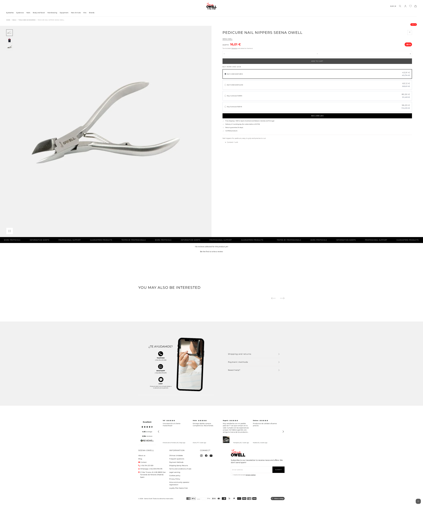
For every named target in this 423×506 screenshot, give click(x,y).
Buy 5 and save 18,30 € (234, 106)
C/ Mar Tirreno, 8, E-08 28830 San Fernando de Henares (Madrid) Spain (153, 474)
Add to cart (317, 61)
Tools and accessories (27, 20)
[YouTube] (211, 455)
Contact (143, 462)
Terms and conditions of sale (180, 469)
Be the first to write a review (211, 251)
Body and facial (39, 13)
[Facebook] (206, 455)
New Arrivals (76, 13)
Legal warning (174, 472)
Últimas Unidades (176, 455)
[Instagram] (201, 455)
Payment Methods (176, 462)
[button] (393, 6)
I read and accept (244, 475)
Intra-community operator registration (179, 483)
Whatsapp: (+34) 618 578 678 (151, 469)
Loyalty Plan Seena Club (178, 488)
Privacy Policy (174, 479)
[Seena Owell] (238, 452)
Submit (278, 469)
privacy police (251, 475)
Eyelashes (10, 13)
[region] (221, 431)
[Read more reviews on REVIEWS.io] (147, 441)
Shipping (234, 48)
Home (8, 20)
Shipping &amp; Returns (178, 466)
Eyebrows (20, 13)
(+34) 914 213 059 (146, 466)
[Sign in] (405, 6)
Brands (91, 13)
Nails (28, 13)
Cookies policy (174, 476)
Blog (140, 459)
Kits (84, 13)
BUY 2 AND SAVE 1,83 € (235, 74)
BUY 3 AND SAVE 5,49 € (235, 85)
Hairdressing (52, 13)
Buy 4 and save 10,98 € (234, 96)
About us (141, 455)
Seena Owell (227, 39)
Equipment (64, 13)
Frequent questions (176, 459)
